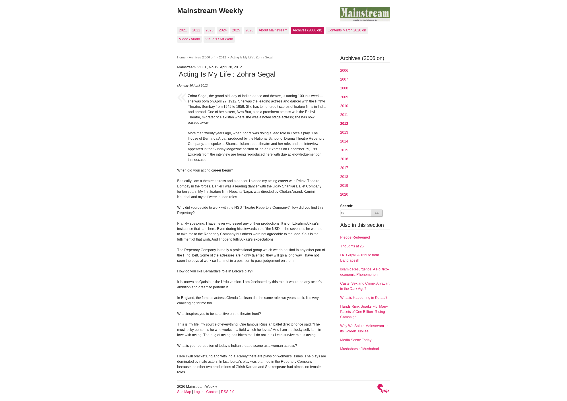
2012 (222, 57)
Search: (346, 206)
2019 (344, 185)
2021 (183, 30)
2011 (344, 115)
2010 (344, 106)
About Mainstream (273, 30)
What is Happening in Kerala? (363, 297)
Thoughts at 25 (352, 246)
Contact (212, 392)
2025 (236, 30)
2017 (344, 168)
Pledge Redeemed (355, 237)
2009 (344, 97)
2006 (344, 70)
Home (181, 57)
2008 (344, 88)
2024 (223, 30)
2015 (344, 150)
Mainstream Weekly (210, 11)
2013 (344, 132)
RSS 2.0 (227, 392)
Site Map (184, 392)
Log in (199, 392)
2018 (344, 177)
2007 (344, 79)
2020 (344, 194)
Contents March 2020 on (347, 30)
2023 (210, 30)
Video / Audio (189, 39)
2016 (344, 159)
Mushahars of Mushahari (359, 349)
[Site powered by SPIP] (383, 389)
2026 (249, 30)
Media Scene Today (355, 340)
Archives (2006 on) (307, 30)
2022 (196, 30)
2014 (344, 141)
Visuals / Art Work (219, 39)
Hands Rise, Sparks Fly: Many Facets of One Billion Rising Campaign (364, 312)
